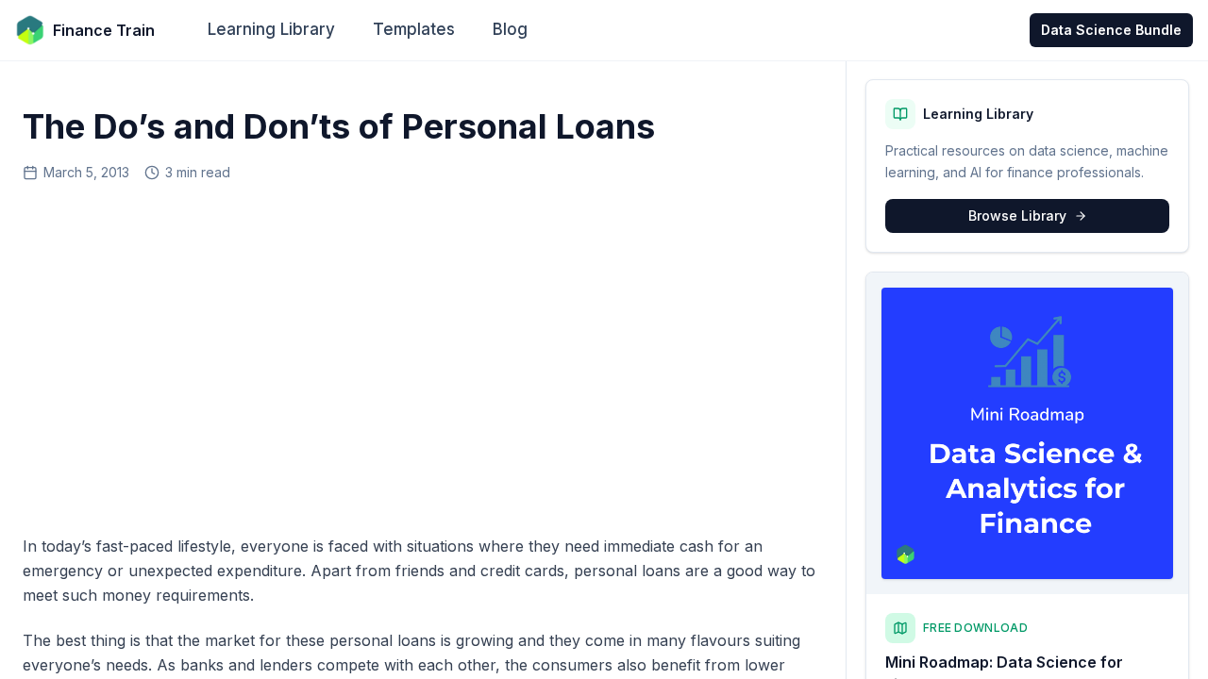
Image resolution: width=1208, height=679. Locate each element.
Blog (510, 29)
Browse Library (1017, 215)
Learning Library (271, 29)
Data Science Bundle (1111, 30)
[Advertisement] (423, 352)
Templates (414, 29)
